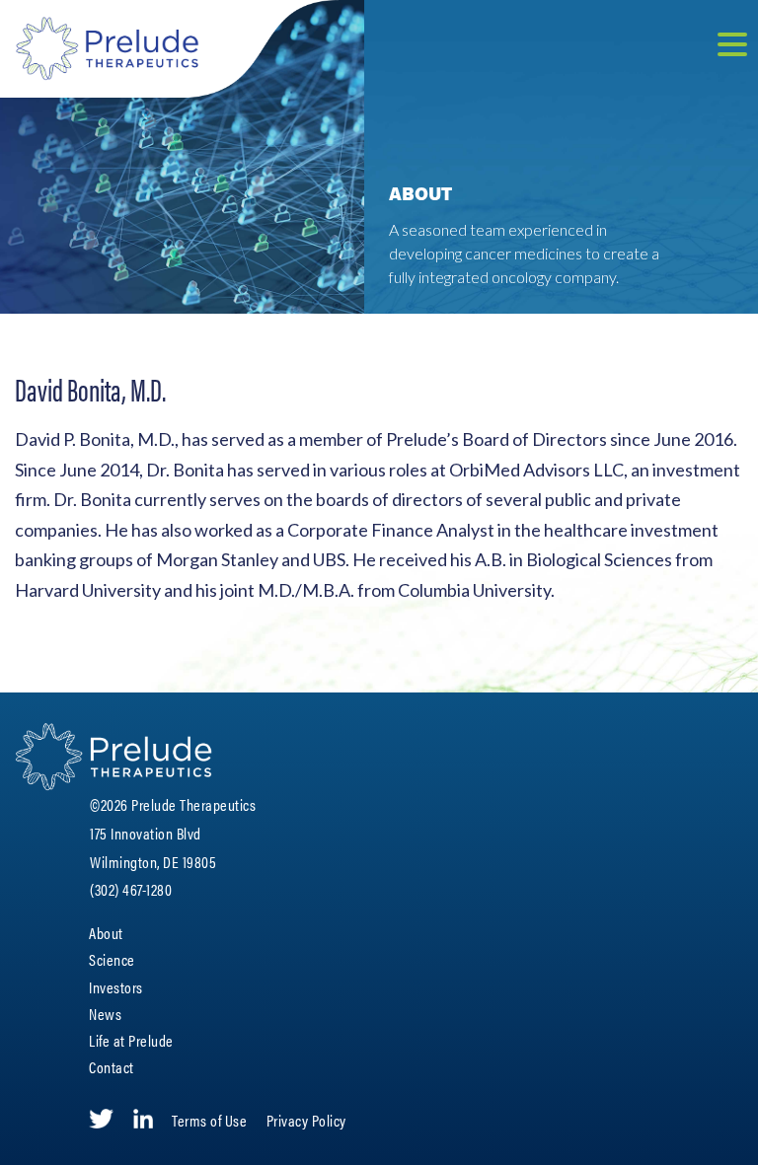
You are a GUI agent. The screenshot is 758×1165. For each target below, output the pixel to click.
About (106, 932)
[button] (732, 47)
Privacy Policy (306, 1120)
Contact (111, 1067)
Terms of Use (209, 1120)
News (105, 1013)
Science (112, 959)
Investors (116, 987)
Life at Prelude (131, 1040)
